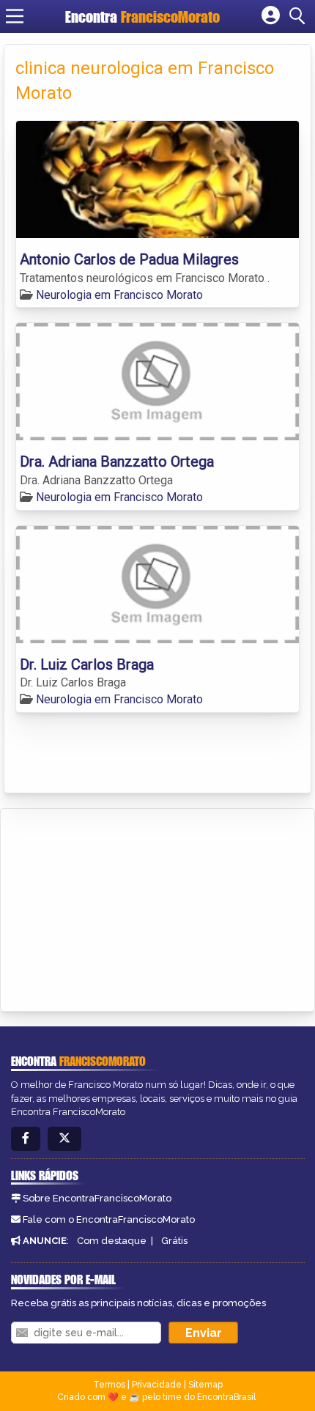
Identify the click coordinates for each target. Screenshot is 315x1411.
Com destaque (112, 1240)
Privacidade (157, 1384)
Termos (109, 1384)
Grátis (174, 1240)
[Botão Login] (271, 16)
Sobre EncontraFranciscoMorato (97, 1198)
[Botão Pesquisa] (300, 16)
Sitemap (205, 1384)
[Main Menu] (14, 16)
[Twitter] (64, 1139)
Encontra (142, 16)
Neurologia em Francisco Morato (119, 295)
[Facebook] (25, 1139)
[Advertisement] (121, 907)
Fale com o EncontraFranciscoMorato (109, 1219)
